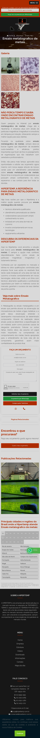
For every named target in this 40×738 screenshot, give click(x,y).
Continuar (20, 733)
